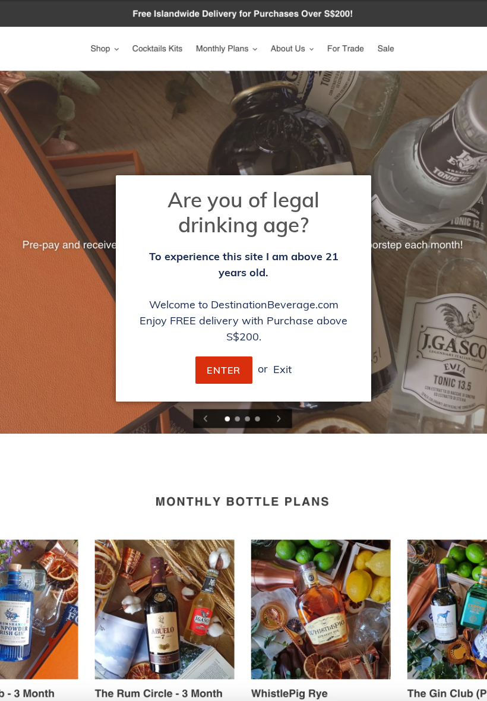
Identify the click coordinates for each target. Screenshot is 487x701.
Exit (282, 368)
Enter (224, 370)
